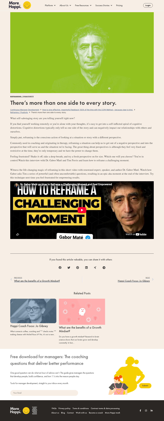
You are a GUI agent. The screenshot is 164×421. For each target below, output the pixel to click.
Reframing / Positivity (22, 96)
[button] (60, 267)
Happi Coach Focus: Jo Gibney (29, 326)
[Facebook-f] (140, 410)
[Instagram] (146, 410)
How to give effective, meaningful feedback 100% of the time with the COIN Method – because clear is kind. (87, 110)
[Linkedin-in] (151, 410)
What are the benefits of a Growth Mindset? (80, 329)
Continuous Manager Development (24, 110)
